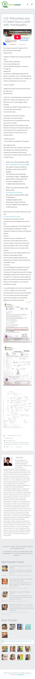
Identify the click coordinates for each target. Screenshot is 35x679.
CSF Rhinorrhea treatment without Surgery (16, 442)
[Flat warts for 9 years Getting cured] (4, 594)
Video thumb (9, 438)
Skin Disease (27, 575)
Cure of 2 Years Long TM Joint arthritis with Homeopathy (18, 547)
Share (17, 447)
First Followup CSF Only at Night (17, 164)
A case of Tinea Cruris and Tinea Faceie (20, 567)
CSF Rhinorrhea (10, 440)
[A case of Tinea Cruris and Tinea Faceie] (4, 568)
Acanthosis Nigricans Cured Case (21, 605)
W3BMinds (21, 675)
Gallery (25, 588)
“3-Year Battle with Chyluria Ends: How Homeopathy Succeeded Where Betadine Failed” (17, 553)
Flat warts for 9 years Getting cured (19, 593)
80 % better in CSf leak (14, 192)
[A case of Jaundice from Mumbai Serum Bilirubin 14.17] (4, 581)
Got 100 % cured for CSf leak (11, 216)
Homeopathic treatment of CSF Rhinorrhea (16, 444)
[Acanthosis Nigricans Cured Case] (4, 607)
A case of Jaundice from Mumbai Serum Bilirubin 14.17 (20, 580)
